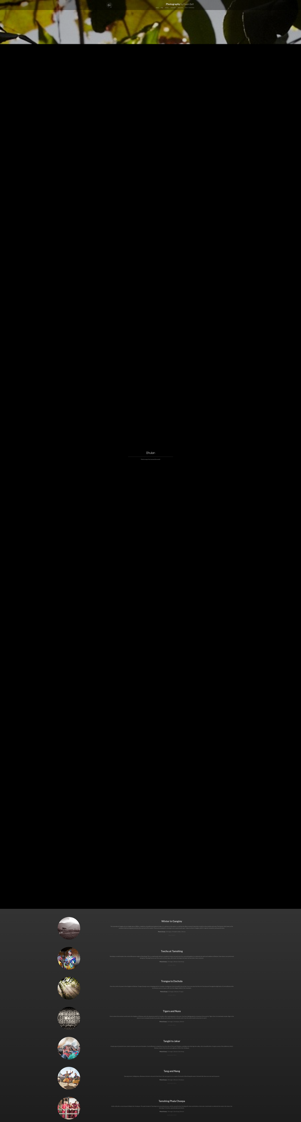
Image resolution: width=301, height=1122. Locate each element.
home (157, 7)
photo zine (180, 7)
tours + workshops (189, 7)
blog (162, 7)
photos (166, 7)
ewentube (173, 7)
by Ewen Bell (180, 4)
